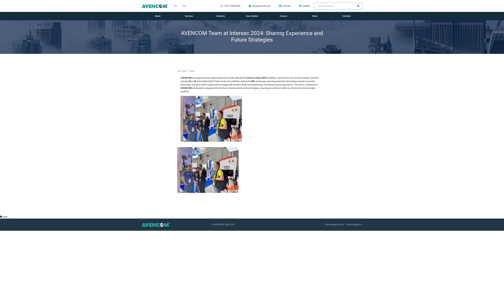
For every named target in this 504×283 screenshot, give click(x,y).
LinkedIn (306, 6)
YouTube (287, 6)
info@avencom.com (261, 6)
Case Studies (252, 16)
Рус (175, 6)
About (157, 16)
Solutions (220, 16)
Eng (184, 6)
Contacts (346, 16)
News (315, 16)
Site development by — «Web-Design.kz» (343, 224)
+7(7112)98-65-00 (232, 6)
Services (189, 16)
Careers (283, 16)
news (5, 217)
